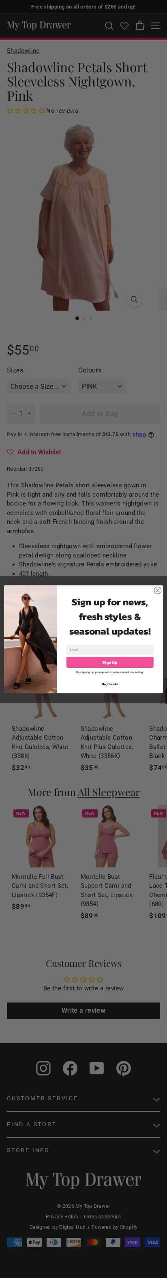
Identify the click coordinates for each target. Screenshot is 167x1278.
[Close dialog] (157, 590)
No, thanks (110, 684)
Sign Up (110, 662)
